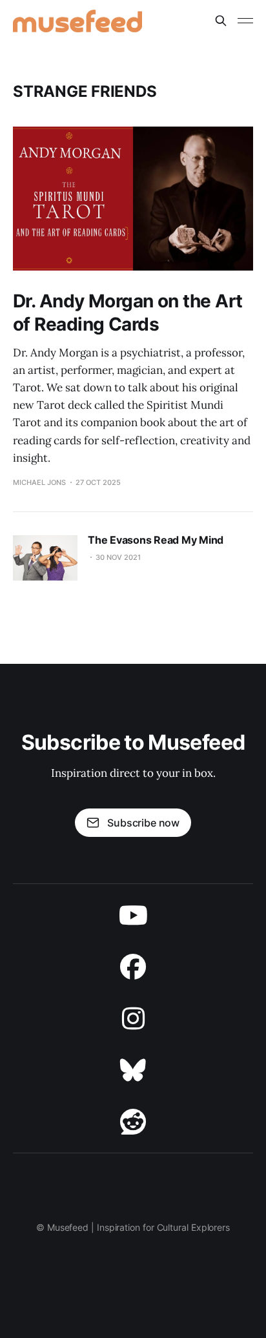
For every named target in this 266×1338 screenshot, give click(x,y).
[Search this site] (220, 20)
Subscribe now (143, 822)
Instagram (133, 1018)
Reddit (133, 1121)
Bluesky (133, 1070)
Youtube (133, 915)
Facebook (133, 966)
